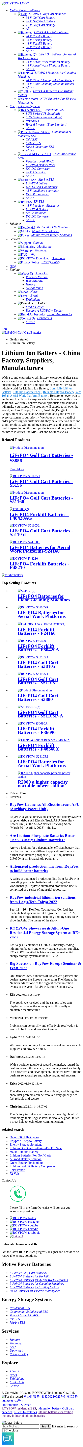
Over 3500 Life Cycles (24, 1137)
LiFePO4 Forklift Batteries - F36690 (37, 730)
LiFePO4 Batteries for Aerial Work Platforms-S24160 (40, 549)
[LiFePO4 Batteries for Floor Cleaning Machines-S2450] (26, 590)
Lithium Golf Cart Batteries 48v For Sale (36, 1148)
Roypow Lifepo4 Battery (26, 1141)
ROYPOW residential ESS (19, 1408)
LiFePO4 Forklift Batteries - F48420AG (39, 516)
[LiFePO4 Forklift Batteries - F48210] (24, 558)
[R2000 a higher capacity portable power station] (45, 776)
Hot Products (10, 1404)
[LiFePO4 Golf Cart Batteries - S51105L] (25, 525)
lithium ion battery (49, 1408)
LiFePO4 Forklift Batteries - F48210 (39, 565)
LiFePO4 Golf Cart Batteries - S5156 (41, 483)
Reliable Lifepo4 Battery (58, 392)
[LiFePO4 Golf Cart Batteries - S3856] (27, 447)
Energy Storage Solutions (26, 1144)
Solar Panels (17, 1170)
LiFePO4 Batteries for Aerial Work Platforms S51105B (42, 616)
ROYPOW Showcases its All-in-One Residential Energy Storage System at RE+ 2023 (45, 932)
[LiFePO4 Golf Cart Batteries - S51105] (33, 674)
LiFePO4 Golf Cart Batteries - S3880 (38, 697)
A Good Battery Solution (26, 1159)
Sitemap (26, 1404)
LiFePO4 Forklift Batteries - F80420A (38, 647)
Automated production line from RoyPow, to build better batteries (44, 868)
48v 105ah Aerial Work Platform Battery (41, 393)
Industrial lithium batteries (28, 1415)
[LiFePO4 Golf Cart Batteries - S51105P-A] (29, 707)
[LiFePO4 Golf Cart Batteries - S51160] (27, 492)
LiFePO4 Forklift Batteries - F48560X (38, 747)
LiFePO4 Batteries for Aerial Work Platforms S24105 (42, 765)
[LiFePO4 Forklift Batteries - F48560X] (44, 740)
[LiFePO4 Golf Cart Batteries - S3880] (35, 690)
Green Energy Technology (27, 1162)
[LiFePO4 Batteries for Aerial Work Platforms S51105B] (33, 607)
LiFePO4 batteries (25, 1412)
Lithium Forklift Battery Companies (32, 1166)
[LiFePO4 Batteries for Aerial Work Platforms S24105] (33, 756)
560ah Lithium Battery (24, 1151)
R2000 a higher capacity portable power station (43, 783)
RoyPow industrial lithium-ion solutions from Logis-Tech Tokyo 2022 (43, 899)
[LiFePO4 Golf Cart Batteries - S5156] (25, 476)
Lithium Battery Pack (26, 392)
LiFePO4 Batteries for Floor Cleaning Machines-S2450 (45, 599)
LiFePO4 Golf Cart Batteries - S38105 (38, 664)
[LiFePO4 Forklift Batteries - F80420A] (32, 640)
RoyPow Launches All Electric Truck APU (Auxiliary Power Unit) (45, 806)
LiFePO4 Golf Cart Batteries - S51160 (41, 499)
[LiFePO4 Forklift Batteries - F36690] (33, 723)
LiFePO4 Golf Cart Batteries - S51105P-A (40, 714)
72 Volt (14, 1173)
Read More (17, 469)
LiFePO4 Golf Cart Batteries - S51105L (41, 532)
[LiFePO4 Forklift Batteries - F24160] (42, 624)
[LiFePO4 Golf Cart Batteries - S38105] (33, 657)
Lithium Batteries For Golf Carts (30, 1155)
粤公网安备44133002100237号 (44, 1396)
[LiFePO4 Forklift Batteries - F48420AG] (19, 509)
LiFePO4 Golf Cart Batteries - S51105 (38, 681)
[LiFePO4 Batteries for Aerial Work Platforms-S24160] (25, 542)
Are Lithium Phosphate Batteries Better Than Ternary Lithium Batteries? (42, 837)
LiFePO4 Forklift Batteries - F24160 (37, 631)
